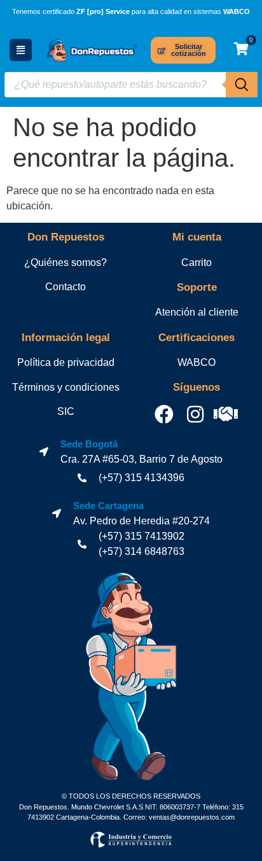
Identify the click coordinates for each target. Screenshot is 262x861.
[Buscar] (242, 84)
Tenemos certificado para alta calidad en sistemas (131, 11)
